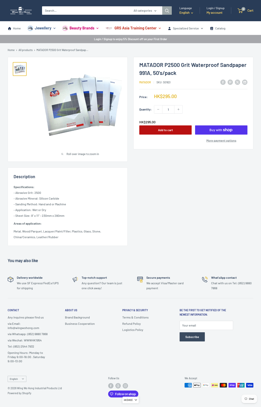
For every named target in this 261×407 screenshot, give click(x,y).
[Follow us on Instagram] (125, 385)
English (14, 378)
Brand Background (77, 317)
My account (214, 12)
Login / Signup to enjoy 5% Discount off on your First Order (130, 39)
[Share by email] (244, 82)
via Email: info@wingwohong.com (23, 326)
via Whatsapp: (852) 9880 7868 (28, 334)
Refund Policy (131, 323)
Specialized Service (186, 28)
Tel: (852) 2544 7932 (21, 346)
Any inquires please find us (26, 317)
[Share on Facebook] (223, 82)
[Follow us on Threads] (118, 385)
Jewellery (43, 28)
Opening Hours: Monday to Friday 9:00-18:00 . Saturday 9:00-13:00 (26, 357)
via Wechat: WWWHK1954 (25, 340)
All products (26, 50)
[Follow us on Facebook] (110, 385)
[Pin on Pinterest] (230, 82)
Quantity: (145, 109)
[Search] (167, 10)
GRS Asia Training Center (135, 28)
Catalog (220, 28)
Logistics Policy (132, 329)
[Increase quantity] (178, 109)
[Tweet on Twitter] (237, 82)
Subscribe (192, 337)
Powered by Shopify (19, 393)
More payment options (221, 140)
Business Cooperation (80, 323)
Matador (145, 82)
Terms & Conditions (135, 317)
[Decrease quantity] (158, 109)
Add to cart (165, 130)
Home (17, 28)
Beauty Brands (82, 28)
